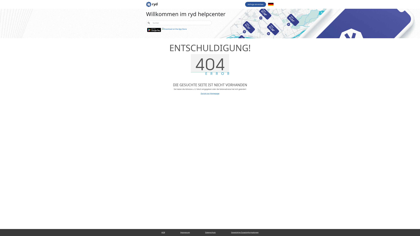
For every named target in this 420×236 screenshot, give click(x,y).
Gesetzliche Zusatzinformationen (245, 232)
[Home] (152, 4)
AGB (163, 232)
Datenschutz (210, 232)
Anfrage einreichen (255, 4)
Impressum (185, 232)
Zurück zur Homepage (210, 93)
